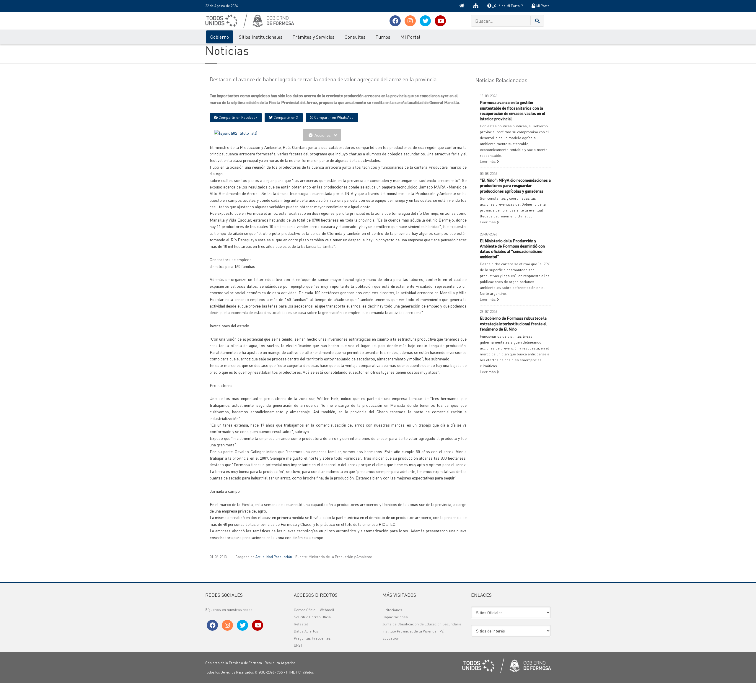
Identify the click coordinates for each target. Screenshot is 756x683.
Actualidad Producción (273, 556)
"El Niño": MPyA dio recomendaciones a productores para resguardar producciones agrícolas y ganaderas (515, 185)
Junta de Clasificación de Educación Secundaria (421, 624)
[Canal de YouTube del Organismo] (440, 20)
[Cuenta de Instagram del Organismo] (410, 20)
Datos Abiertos (306, 631)
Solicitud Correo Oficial (313, 617)
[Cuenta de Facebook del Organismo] (395, 20)
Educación (390, 638)
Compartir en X (285, 117)
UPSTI (299, 645)
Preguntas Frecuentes (312, 638)
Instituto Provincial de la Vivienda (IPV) (413, 631)
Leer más (488, 161)
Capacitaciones (395, 617)
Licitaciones (392, 610)
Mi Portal (543, 6)
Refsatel (301, 624)
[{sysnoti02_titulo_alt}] (236, 132)
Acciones (323, 135)
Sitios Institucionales (261, 37)
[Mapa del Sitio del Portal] (476, 6)
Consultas (355, 37)
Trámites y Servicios (314, 37)
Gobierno (219, 37)
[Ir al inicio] (462, 6)
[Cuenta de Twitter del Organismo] (425, 20)
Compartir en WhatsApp (333, 117)
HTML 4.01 (294, 672)
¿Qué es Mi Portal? (507, 6)
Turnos (383, 37)
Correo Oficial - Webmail (314, 610)
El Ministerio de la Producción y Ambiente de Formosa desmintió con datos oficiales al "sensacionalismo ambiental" (512, 248)
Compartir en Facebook (237, 117)
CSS (280, 672)
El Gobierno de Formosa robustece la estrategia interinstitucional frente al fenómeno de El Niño (513, 323)
